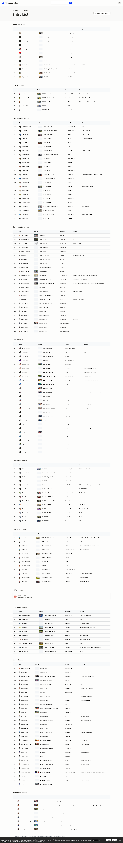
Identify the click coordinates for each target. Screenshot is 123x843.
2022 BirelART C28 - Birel (45, 805)
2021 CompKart (44, 561)
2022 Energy (47, 37)
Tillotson (45, 420)
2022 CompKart (46, 444)
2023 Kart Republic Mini (46, 577)
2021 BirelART (46, 360)
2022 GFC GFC (45, 520)
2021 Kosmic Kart (47, 202)
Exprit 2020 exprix (44, 668)
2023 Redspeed (44, 716)
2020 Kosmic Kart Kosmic (46, 680)
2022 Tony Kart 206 (45, 573)
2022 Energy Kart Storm (44, 821)
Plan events (109, 2)
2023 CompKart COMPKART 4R (50, 206)
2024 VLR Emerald (47, 348)
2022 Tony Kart (46, 170)
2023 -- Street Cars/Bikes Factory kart (49, 708)
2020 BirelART (42, 287)
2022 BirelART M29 (46, 504)
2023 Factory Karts (43, 307)
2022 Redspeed (47, 194)
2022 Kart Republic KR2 (47, 477)
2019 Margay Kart (46, 93)
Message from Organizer (101, 13)
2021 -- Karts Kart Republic (46, 684)
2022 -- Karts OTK (47, 126)
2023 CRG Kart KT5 (47, 162)
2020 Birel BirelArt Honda (48, 97)
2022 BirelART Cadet (45, 581)
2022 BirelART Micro (44, 829)
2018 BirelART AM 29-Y (47, 496)
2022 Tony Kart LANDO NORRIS (46, 295)
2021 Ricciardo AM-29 (49, 631)
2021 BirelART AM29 (48, 388)
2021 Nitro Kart (47, 45)
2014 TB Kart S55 (47, 364)
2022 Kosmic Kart (47, 138)
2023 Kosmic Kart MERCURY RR (46, 283)
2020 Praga (45, 105)
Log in (115, 2)
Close (120, 840)
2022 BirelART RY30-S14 (45, 279)
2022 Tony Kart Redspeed (46, 764)
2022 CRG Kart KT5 (44, 744)
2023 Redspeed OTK (48, 182)
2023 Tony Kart (47, 73)
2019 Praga (45, 400)
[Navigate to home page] (10, 2)
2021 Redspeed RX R (48, 146)
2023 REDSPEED (43, 323)
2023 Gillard (42, 235)
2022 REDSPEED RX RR (48, 174)
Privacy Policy (4, 841)
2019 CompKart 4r (47, 404)
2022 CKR (46, 77)
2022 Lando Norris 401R (48, 384)
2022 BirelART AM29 (48, 150)
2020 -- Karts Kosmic (48, 134)
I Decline (115, 840)
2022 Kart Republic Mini (49, 57)
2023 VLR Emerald (47, 392)
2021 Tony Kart (46, 158)
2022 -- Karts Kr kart (44, 813)
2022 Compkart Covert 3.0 (46, 748)
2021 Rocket (43, 776)
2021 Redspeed (47, 186)
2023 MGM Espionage (48, 356)
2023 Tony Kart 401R (44, 255)
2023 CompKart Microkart (48, 101)
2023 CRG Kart (43, 712)
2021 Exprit (42, 692)
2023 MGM (45, 440)
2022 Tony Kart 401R (45, 696)
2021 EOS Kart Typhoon (45, 740)
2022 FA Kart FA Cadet (49, 49)
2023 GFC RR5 (47, 65)
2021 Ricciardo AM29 (49, 627)
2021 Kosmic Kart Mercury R (45, 267)
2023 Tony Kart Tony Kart (46, 732)
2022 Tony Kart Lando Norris (50, 130)
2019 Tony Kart (46, 412)
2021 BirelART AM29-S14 (50, 651)
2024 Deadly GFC (46, 512)
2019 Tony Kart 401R (49, 647)
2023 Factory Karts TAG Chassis (47, 676)
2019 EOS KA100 (47, 198)
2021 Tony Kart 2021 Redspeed (50, 154)
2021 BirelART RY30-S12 (46, 784)
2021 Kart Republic (45, 549)
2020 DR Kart (46, 424)
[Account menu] (119, 3)
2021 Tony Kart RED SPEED (46, 720)
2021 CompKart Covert (47, 484)
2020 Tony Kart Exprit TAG (45, 303)
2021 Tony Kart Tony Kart (46, 760)
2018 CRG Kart (42, 311)
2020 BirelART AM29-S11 (49, 408)
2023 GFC (44, 469)
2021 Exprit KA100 (47, 166)
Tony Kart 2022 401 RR (44, 299)
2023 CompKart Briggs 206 (48, 500)
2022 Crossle (42, 251)
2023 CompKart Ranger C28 (50, 69)
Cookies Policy (95, 840)
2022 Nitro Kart (44, 541)
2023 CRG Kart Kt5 (43, 247)
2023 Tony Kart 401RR (48, 214)
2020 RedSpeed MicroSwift (50, 53)
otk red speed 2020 (45, 768)
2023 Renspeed (43, 327)
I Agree (109, 840)
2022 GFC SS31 (46, 218)
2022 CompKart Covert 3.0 (45, 259)
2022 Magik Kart (43, 271)
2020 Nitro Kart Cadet (46, 557)
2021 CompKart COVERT (50, 615)
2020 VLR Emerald (47, 436)
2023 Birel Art (43, 724)
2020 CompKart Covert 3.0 (49, 376)
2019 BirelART (45, 492)
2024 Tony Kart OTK (45, 772)
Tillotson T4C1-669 (47, 452)
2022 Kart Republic (45, 569)
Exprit (41, 756)
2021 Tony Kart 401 (48, 643)
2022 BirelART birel (48, 61)
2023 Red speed (47, 142)
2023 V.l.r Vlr (47, 619)
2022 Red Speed (43, 331)
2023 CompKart (43, 263)
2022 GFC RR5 (45, 516)
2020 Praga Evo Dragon (49, 210)
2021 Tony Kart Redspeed (49, 178)
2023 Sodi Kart (47, 33)
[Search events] (70, 3)
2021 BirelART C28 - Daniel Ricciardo (49, 537)
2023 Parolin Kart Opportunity (46, 817)
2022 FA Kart (45, 481)
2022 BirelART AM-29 (48, 416)
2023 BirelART (43, 752)
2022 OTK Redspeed (44, 315)
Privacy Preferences (39, 841)
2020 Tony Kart (46, 190)
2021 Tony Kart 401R (48, 372)
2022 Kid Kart (45, 109)
